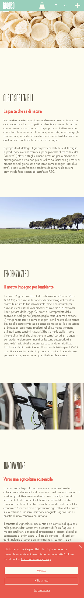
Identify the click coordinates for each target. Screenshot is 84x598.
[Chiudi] (77, 549)
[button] (42, 5)
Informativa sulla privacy (36, 559)
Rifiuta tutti (42, 580)
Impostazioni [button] (42, 590)
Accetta (41, 570)
